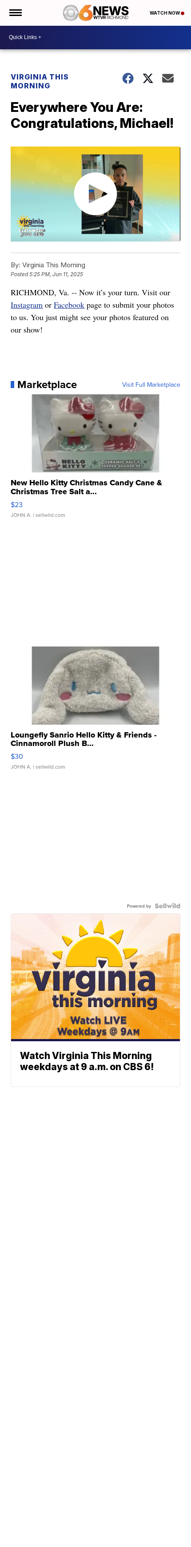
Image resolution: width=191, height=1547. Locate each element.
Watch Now (165, 13)
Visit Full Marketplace (151, 384)
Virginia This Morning (40, 81)
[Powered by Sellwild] (167, 906)
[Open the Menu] (15, 13)
